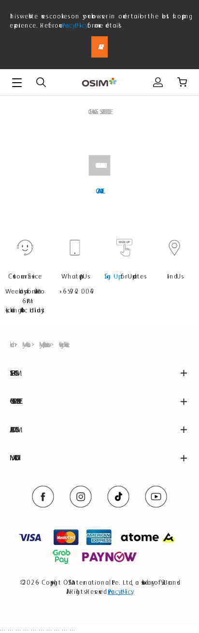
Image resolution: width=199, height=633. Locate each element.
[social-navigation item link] (43, 496)
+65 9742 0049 (75, 291)
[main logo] (99, 82)
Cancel (99, 191)
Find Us (174, 276)
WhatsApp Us (74, 276)
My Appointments (43, 344)
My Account (25, 344)
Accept (99, 47)
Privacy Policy (73, 25)
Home (11, 344)
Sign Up (111, 276)
